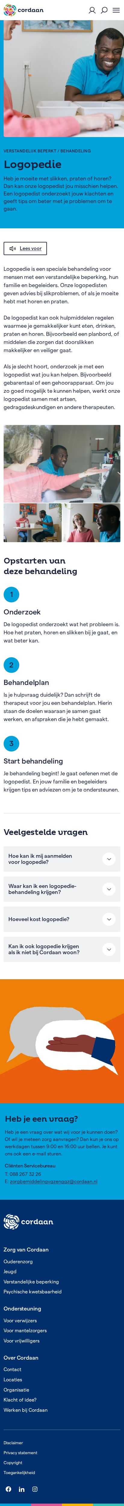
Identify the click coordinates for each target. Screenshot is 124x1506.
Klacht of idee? (20, 1399)
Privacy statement (20, 1452)
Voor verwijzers (20, 1320)
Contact (12, 1369)
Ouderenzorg (18, 1261)
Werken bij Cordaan (26, 1410)
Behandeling (75, 150)
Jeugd (10, 1271)
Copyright (13, 1462)
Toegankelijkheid (19, 1472)
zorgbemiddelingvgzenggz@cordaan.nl (54, 1181)
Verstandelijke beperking (31, 1281)
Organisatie (16, 1389)
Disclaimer (13, 1442)
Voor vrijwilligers (21, 1340)
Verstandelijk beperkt (30, 150)
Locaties (13, 1379)
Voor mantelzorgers (25, 1330)
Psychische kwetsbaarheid (33, 1291)
